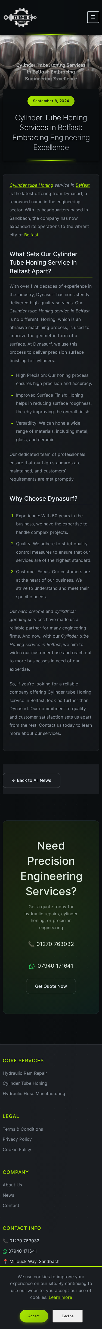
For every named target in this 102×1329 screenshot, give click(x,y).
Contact (11, 1205)
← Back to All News (31, 780)
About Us (12, 1184)
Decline (67, 1316)
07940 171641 (54, 966)
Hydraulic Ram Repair (25, 1073)
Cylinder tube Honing (31, 185)
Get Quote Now (51, 986)
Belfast (83, 185)
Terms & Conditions (23, 1129)
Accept (33, 1316)
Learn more (60, 1297)
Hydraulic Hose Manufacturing (34, 1093)
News (8, 1195)
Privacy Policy (17, 1139)
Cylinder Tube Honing (25, 1083)
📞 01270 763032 (51, 944)
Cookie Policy (17, 1149)
